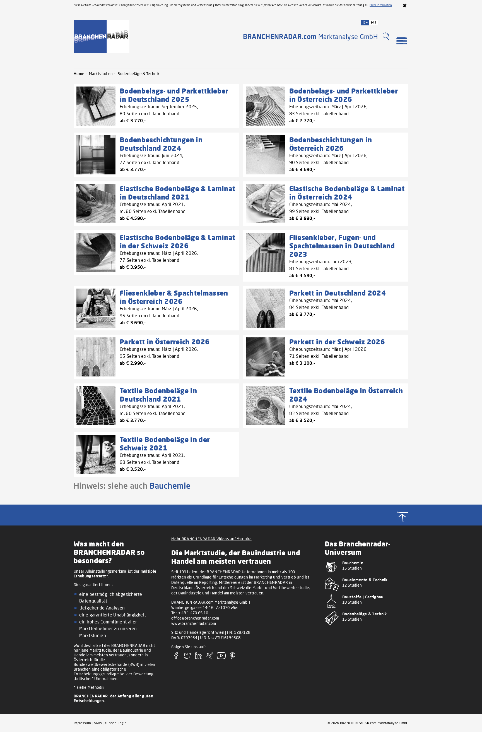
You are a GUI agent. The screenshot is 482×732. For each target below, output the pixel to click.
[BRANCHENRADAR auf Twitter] (187, 657)
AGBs (98, 723)
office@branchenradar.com (195, 618)
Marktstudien (101, 73)
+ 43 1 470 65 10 (193, 612)
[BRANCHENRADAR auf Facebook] (176, 657)
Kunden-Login (116, 723)
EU (373, 22)
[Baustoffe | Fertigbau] (366, 608)
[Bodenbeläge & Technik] (366, 625)
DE (365, 22)
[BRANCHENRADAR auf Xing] (210, 657)
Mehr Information (381, 5)
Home (79, 73)
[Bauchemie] (366, 574)
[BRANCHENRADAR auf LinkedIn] (199, 657)
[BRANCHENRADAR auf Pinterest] (233, 657)
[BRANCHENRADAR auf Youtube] (221, 657)
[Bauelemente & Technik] (366, 591)
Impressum (82, 723)
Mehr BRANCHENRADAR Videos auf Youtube (211, 538)
